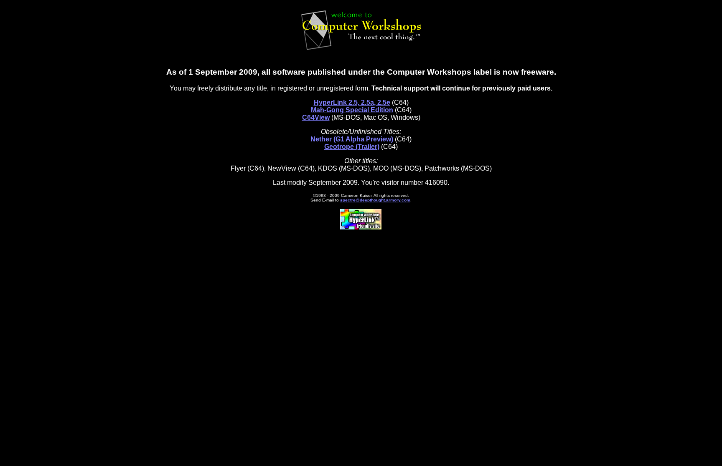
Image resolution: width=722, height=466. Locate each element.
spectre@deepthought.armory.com (375, 200)
